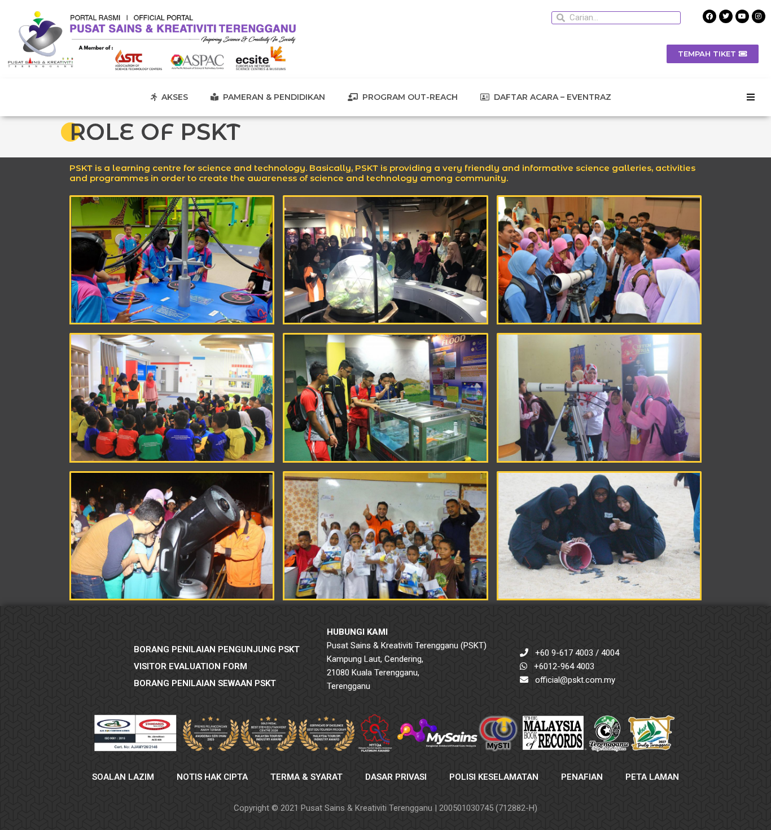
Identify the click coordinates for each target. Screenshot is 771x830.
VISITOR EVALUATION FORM (190, 666)
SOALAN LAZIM (123, 777)
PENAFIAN (582, 777)
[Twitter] (726, 16)
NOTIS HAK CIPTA (212, 777)
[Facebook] (709, 16)
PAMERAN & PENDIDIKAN (271, 97)
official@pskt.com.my (575, 680)
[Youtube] (742, 16)
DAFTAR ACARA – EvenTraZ (550, 97)
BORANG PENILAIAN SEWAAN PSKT (205, 683)
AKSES (172, 97)
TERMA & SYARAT (306, 777)
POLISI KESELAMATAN (493, 777)
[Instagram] (758, 16)
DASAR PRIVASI (396, 777)
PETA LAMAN (652, 777)
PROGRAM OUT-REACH (408, 97)
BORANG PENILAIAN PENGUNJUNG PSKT (217, 649)
